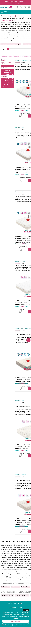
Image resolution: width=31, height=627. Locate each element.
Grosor (7, 80)
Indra (19, 192)
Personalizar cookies (22, 625)
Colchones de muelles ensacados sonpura (11, 44)
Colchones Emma (5, 587)
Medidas (7, 66)
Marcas (7, 74)
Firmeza (7, 78)
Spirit (19, 400)
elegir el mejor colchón (15, 16)
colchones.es (27, 56)
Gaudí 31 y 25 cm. (23, 328)
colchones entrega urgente (7, 595)
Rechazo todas (7, 625)
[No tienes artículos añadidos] (29, 8)
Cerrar (26, 610)
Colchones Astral (15, 587)
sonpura (4, 59)
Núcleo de (7, 70)
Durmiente (7, 85)
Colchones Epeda (25, 587)
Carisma (20, 474)
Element (20, 261)
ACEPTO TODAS (15, 621)
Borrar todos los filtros (6, 63)
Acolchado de (7, 72)
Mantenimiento (7, 87)
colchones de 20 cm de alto (22, 595)
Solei (19, 128)
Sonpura (5, 76)
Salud (7, 82)
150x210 (4, 60)
